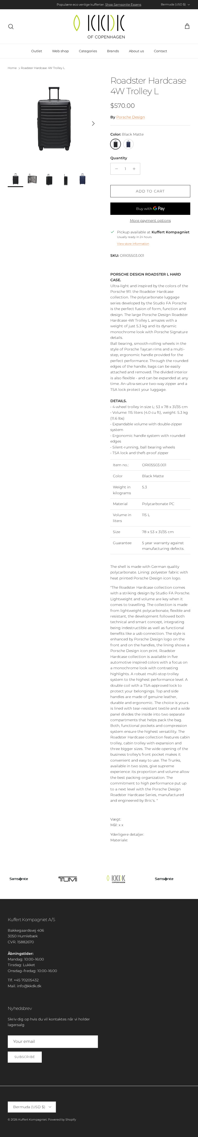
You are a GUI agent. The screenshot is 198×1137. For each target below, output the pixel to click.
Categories (88, 51)
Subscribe (24, 1057)
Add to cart (150, 191)
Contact (160, 51)
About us (136, 51)
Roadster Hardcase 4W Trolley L (43, 68)
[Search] (11, 26)
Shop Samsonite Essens (123, 4)
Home (12, 68)
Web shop (60, 51)
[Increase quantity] (135, 168)
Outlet (36, 51)
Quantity (118, 158)
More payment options (150, 220)
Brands (113, 51)
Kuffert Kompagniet (32, 1119)
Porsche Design (130, 117)
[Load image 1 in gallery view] (53, 120)
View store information (133, 243)
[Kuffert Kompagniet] (99, 26)
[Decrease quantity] (115, 168)
